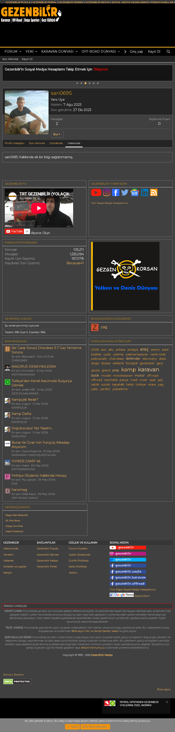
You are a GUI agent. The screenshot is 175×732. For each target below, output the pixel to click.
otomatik (111, 380)
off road (152, 375)
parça (124, 380)
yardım (105, 389)
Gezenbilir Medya (47, 560)
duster (106, 363)
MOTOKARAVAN (23, 374)
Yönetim (8, 554)
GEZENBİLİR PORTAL (44, 2)
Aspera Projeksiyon (14, 531)
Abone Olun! (142, 595)
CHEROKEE (20, 360)
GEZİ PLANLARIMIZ (25, 393)
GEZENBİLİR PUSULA (18, 2)
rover (143, 380)
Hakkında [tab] (74, 143)
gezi (160, 363)
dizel (162, 358)
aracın (155, 349)
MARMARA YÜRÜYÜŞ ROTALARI (34, 455)
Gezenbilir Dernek (48, 554)
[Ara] (168, 52)
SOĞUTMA (19, 436)
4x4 (103, 349)
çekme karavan (137, 354)
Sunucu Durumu (13, 674)
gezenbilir (147, 363)
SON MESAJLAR (16, 341)
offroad (96, 380)
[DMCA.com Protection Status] (17, 683)
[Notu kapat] (166, 703)
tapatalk (118, 384)
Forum (11, 51)
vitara (152, 384)
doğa (95, 363)
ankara (120, 349)
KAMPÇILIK (19, 407)
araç (144, 349)
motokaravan (123, 375)
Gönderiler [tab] (56, 143)
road (133, 380)
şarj (160, 380)
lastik (95, 375)
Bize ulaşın (164, 689)
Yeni (29, 51)
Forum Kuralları (78, 548)
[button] (20, 52)
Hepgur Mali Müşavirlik (16, 515)
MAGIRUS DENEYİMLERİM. (34, 367)
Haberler (8, 560)
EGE (15, 483)
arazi (165, 349)
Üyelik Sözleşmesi (79, 554)
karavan (148, 369)
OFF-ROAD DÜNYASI (99, 51)
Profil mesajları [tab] (14, 143)
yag (160, 384)
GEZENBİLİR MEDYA (98, 2)
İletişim (7, 572)
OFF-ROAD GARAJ (25, 497)
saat (152, 380)
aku (110, 349)
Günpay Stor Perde (14, 526)
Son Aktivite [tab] (37, 143)
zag (104, 327)
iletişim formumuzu (93, 647)
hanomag (19, 490)
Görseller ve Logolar (14, 566)
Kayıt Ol (27, 59)
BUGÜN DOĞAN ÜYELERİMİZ (111, 318)
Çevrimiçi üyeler (18, 318)
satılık (95, 384)
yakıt (94, 389)
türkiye (141, 384)
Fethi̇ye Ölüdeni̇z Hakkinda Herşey (39, 475)
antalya (132, 349)
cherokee (116, 358)
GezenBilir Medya (102, 655)
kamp (128, 369)
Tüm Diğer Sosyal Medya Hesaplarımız (133, 589)
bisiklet (96, 354)
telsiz (130, 384)
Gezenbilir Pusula (47, 548)
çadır (107, 354)
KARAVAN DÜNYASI (57, 51)
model (106, 375)
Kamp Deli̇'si (21, 414)
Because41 (75, 263)
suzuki (105, 384)
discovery (149, 358)
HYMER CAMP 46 (26, 461)
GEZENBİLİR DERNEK (71, 2)
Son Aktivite (10, 59)
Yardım (73, 572)
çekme (118, 354)
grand (106, 370)
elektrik (118, 363)
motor (140, 375)
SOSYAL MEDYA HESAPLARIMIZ (130, 2)
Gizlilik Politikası (79, 560)
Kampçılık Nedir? (25, 400)
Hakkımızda (10, 548)
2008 (95, 349)
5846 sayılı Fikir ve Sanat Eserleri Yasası (94, 631)
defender (133, 359)
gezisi (95, 370)
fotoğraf (132, 363)
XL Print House (12, 520)
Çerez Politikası (78, 566)
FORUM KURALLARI (162, 2)
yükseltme (120, 389)
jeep (115, 370)
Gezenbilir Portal (47, 566)
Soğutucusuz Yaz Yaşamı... (32, 428)
